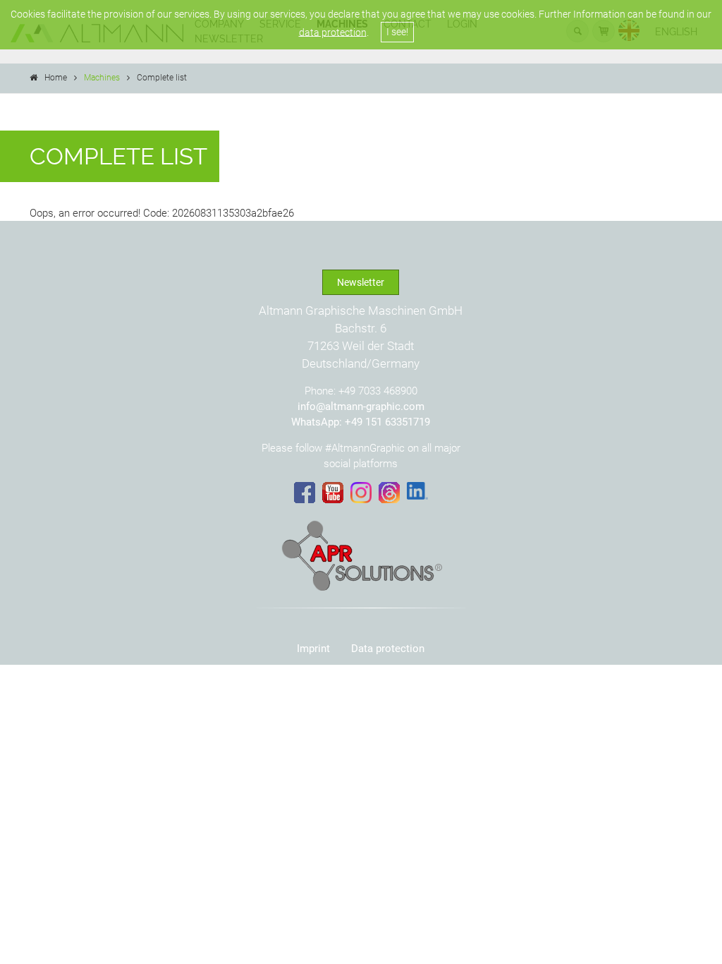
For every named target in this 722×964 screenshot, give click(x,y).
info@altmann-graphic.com (361, 406)
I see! (397, 31)
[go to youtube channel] (332, 492)
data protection (333, 31)
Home (55, 78)
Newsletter (360, 282)
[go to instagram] (361, 492)
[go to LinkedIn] (417, 491)
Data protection (387, 648)
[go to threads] (389, 492)
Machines (102, 78)
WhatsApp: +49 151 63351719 (360, 422)
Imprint (313, 648)
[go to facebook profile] (304, 492)
